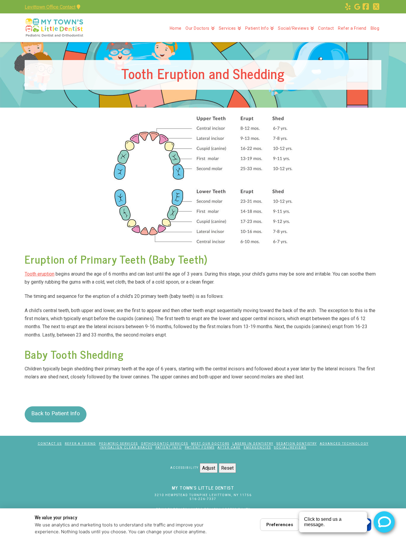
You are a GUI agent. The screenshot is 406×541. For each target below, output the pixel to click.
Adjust (208, 468)
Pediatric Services (118, 443)
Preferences (279, 524)
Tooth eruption (39, 274)
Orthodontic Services (164, 443)
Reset (227, 468)
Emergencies (257, 447)
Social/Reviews (290, 447)
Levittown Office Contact (50, 7)
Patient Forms (200, 447)
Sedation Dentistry (296, 443)
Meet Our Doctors (210, 443)
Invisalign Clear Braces (126, 447)
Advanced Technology (344, 443)
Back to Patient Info (55, 413)
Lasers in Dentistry (252, 443)
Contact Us (50, 443)
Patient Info (168, 447)
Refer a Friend (80, 443)
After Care (229, 447)
